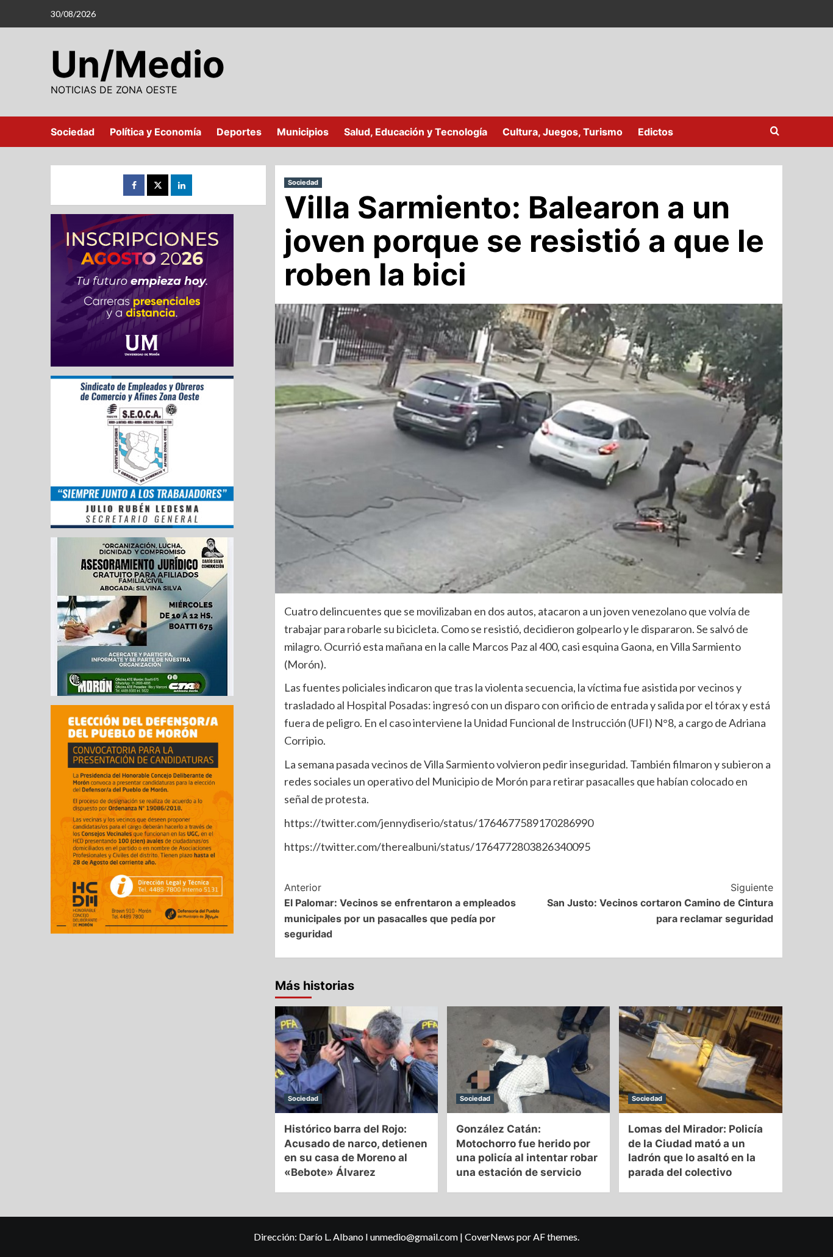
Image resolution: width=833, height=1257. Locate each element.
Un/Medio (138, 64)
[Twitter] (157, 185)
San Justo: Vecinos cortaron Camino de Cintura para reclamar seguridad (660, 903)
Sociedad (73, 132)
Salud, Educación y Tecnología (415, 132)
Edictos (655, 132)
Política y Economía (155, 132)
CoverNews (490, 1236)
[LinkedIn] (181, 185)
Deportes (239, 132)
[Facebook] (134, 185)
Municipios (303, 132)
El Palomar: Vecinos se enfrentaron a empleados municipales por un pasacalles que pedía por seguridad (400, 910)
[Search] (774, 131)
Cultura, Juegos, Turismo (562, 132)
